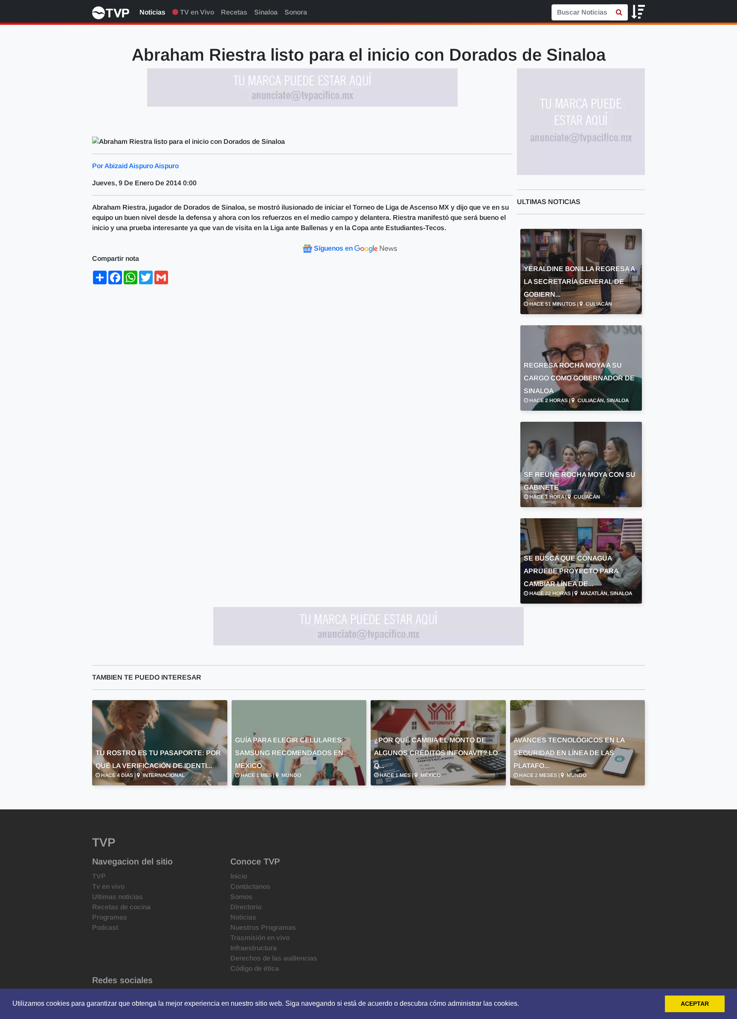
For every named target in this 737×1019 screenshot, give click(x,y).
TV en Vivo (196, 12)
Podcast (105, 927)
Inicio (238, 876)
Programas (109, 917)
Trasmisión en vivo (260, 937)
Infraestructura (253, 948)
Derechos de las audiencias (273, 958)
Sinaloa (266, 12)
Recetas (234, 12)
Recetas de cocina (121, 907)
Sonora (295, 12)
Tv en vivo (108, 886)
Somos (241, 896)
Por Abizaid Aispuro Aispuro (135, 165)
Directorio (245, 907)
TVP (99, 876)
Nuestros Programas (263, 927)
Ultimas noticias (117, 896)
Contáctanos (250, 886)
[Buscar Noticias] (619, 12)
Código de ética (254, 968)
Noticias (152, 12)
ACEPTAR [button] (695, 1003)
